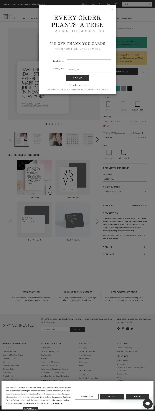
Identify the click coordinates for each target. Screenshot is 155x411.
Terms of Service (86, 89)
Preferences (87, 397)
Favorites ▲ (30, 409)
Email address (58, 61)
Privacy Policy (102, 89)
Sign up (77, 78)
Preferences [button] (58, 403)
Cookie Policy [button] (63, 400)
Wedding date (58, 69)
